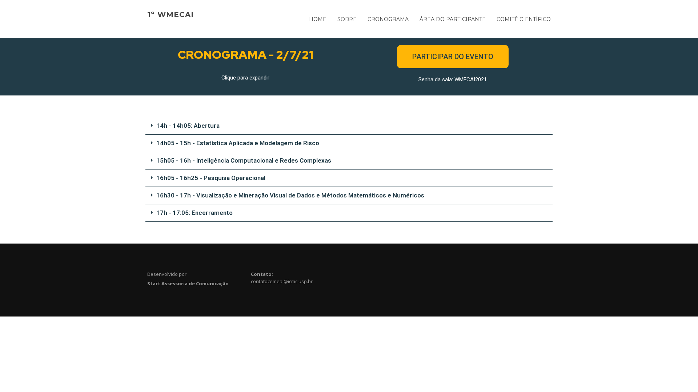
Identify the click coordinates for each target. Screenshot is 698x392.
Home (317, 19)
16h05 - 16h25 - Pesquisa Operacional (210, 177)
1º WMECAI (170, 14)
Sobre (347, 19)
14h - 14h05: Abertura (188, 125)
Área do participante (453, 19)
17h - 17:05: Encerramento (194, 212)
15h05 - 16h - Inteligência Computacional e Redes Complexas (243, 160)
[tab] (349, 126)
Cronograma (388, 19)
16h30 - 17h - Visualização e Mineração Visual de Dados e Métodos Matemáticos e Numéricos (290, 195)
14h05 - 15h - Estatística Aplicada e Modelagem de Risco (237, 143)
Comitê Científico (524, 19)
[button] (453, 56)
